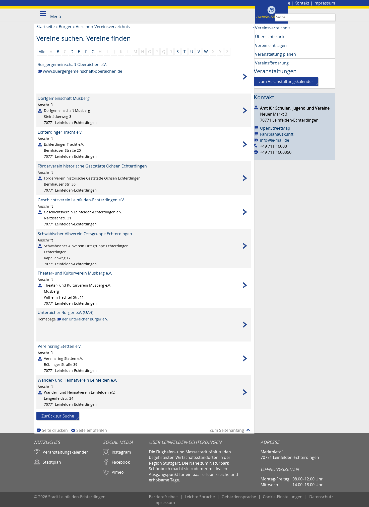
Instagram (121, 452)
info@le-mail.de (274, 140)
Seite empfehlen (91, 430)
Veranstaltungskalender (65, 452)
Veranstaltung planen (275, 54)
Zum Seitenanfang (227, 430)
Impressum (324, 3)
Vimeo (118, 472)
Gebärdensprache (239, 496)
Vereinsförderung (272, 63)
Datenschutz (321, 496)
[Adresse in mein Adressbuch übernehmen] (256, 107)
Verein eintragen (271, 45)
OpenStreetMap (275, 128)
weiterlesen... (143, 77)
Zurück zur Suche (57, 416)
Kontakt (301, 3)
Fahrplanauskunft (276, 134)
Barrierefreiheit (163, 496)
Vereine (83, 26)
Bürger (65, 26)
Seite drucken (55, 430)
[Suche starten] (331, 17)
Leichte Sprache (200, 496)
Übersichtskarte (270, 36)
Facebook (121, 462)
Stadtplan (52, 462)
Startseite (45, 26)
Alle (42, 51)
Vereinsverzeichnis (112, 26)
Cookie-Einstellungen (282, 496)
